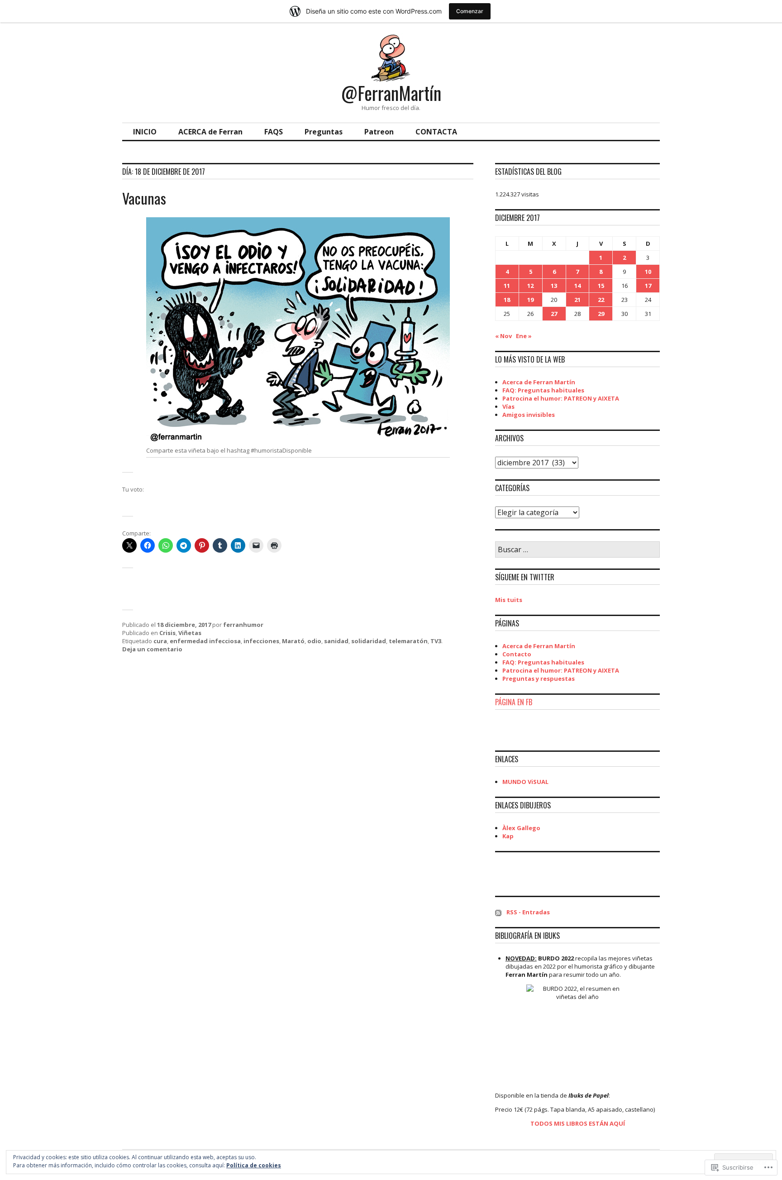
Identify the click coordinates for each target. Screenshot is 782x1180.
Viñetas (189, 633)
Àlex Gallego (521, 828)
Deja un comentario (152, 649)
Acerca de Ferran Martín (538, 382)
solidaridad (368, 641)
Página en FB (513, 702)
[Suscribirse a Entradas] (498, 912)
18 (507, 300)
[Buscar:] (577, 550)
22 (601, 300)
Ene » (524, 336)
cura (160, 641)
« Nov (503, 336)
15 (601, 286)
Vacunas (144, 198)
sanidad (336, 641)
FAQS (273, 132)
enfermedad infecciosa (205, 641)
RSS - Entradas (528, 912)
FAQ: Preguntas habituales (543, 390)
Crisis (167, 633)
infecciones (261, 641)
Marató (293, 641)
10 (648, 272)
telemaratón (408, 641)
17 (648, 286)
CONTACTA (436, 132)
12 (530, 286)
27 (554, 314)
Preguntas (324, 132)
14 (577, 286)
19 (530, 300)
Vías (508, 406)
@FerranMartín (391, 92)
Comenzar (469, 11)
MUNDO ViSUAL (525, 782)
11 (507, 286)
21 (577, 300)
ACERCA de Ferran (210, 132)
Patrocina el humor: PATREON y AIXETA (560, 398)
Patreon (379, 132)
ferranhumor (243, 625)
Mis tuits (508, 600)
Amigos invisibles (528, 415)
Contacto (516, 654)
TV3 (435, 641)
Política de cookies (253, 1165)
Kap (508, 836)
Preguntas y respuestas (538, 678)
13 (554, 286)
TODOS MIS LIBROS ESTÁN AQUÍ (577, 1123)
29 (601, 314)
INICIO (145, 132)
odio (314, 641)
